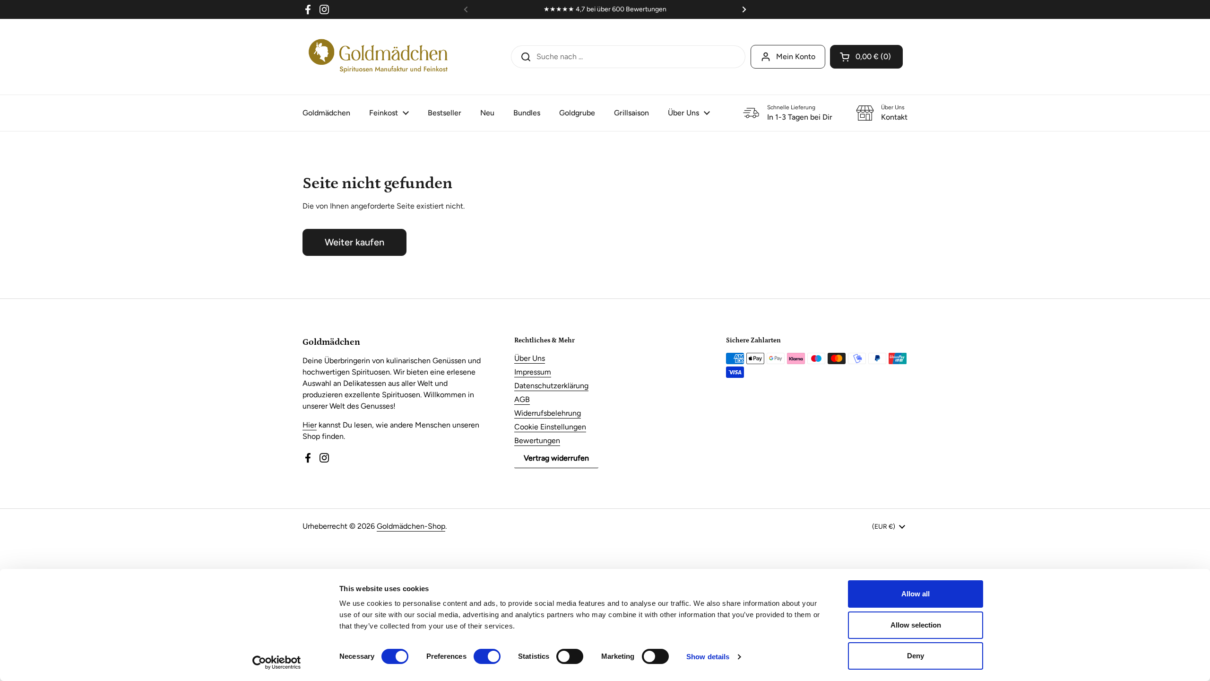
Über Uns (529, 358)
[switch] (487, 656)
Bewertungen (537, 440)
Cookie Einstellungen (550, 426)
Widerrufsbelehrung (547, 413)
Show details (707, 657)
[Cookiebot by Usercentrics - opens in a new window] (276, 662)
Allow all (915, 594)
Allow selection (915, 625)
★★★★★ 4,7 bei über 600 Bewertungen (605, 9)
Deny (915, 656)
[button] (866, 57)
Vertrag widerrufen (556, 458)
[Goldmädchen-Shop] (378, 56)
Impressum (532, 371)
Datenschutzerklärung (551, 385)
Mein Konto (795, 56)
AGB (522, 399)
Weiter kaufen (354, 242)
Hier (309, 424)
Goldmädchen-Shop (411, 526)
